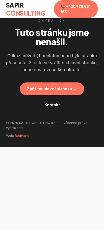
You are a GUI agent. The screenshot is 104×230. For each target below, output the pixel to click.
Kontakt (52, 104)
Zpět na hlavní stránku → (52, 88)
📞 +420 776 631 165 (75, 9)
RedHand (22, 135)
